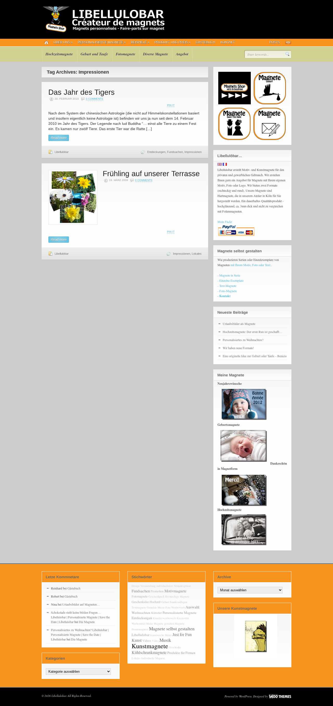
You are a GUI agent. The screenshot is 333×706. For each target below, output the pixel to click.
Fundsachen (175, 151)
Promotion (157, 591)
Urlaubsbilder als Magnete (239, 324)
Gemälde (152, 607)
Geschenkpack (156, 596)
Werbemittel (138, 623)
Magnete (179, 623)
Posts (274, 42)
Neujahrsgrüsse (182, 586)
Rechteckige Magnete (177, 596)
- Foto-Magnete (227, 291)
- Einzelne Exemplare (230, 280)
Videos (146, 640)
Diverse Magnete (155, 54)
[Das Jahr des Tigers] (81, 92)
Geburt (165, 602)
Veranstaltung (148, 586)
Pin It (171, 105)
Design (135, 586)
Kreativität (183, 618)
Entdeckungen (156, 151)
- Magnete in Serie (228, 275)
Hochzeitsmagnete (59, 54)
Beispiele (140, 42)
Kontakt (227, 42)
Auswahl (192, 607)
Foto (167, 607)
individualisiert (164, 586)
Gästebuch (205, 42)
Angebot (182, 54)
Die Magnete (87, 622)
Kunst (137, 640)
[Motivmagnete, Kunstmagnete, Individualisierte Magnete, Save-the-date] (103, 31)
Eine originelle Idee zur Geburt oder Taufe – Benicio (255, 356)
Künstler (156, 613)
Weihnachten (141, 612)
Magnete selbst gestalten (172, 629)
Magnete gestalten (164, 623)
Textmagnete (139, 607)
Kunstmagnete (150, 646)
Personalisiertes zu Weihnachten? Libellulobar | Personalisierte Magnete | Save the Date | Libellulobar (79, 634)
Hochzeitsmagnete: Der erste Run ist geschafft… (252, 332)
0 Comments (94, 98)
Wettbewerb (178, 607)
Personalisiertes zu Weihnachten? (243, 340)
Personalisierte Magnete (102, 42)
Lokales (197, 253)
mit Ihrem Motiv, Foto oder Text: (250, 265)
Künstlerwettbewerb (164, 618)
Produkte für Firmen (181, 652)
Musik (165, 640)
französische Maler (161, 635)
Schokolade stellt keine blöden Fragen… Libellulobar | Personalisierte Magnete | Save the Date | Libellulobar (80, 617)
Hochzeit (155, 602)
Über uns (63, 42)
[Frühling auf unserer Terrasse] (151, 173)
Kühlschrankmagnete (149, 652)
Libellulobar (62, 151)
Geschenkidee (140, 602)
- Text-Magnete (226, 286)
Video (155, 641)
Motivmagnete (175, 590)
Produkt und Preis (172, 42)
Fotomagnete (125, 54)
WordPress (245, 696)
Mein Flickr (224, 222)
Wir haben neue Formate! (238, 348)
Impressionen (193, 151)
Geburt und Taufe (94, 54)
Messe (161, 607)
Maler (149, 623)
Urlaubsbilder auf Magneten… (81, 604)
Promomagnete (140, 629)
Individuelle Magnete (153, 658)
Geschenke (175, 647)
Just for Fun (182, 634)
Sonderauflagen (178, 602)
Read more (59, 138)
